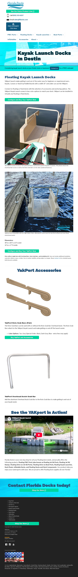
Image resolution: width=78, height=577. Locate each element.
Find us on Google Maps (11, 534)
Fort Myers (54, 565)
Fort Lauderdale (61, 565)
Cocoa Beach (26, 565)
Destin (48, 565)
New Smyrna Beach (44, 567)
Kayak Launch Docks (14, 508)
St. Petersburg (22, 568)
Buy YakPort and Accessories (22, 337)
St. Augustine (14, 568)
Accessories (23, 39)
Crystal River (34, 565)
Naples (36, 567)
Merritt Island (25, 567)
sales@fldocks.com (21, 20)
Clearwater (20, 565)
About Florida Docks (14, 516)
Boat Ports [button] (58, 35)
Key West (7, 567)
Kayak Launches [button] (43, 35)
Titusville (40, 568)
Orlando (55, 567)
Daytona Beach (42, 565)
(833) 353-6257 (18, 15)
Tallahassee (30, 568)
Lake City (12, 567)
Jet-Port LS (11, 504)
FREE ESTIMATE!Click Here (13, 27)
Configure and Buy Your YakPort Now (22, 100)
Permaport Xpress (13, 506)
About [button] (34, 39)
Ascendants (13, 550)
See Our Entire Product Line (22, 11)
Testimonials (12, 520)
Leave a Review (9, 538)
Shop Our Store (38, 490)
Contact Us (57, 258)
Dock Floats (12, 512)
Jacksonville (70, 565)
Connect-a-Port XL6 (14, 503)
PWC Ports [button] (12, 35)
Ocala (51, 567)
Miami (32, 567)
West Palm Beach (54, 568)
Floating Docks (12, 510)
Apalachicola (12, 565)
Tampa (35, 568)
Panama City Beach (63, 567)
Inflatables (12, 39)
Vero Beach (46, 568)
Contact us (54, 68)
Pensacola (7, 568)
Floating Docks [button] (26, 35)
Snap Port (11, 501)
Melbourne (18, 567)
